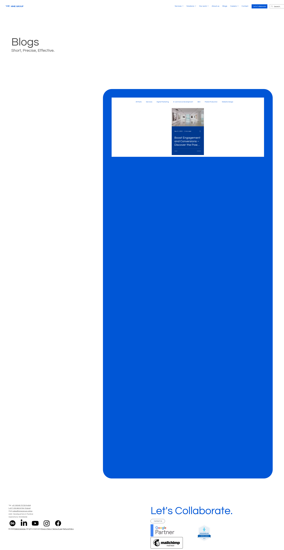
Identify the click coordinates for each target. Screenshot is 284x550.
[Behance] (12, 523)
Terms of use (57, 529)
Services (149, 102)
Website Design (227, 102)
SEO (198, 102)
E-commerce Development (183, 102)
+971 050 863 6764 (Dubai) (20, 508)
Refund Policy (68, 529)
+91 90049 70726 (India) (21, 505)
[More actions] (201, 131)
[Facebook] (58, 523)
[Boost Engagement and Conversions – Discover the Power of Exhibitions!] (188, 117)
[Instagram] (47, 523)
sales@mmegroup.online (22, 511)
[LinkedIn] (24, 523)
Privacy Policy (46, 529)
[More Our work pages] (208, 6)
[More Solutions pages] (195, 6)
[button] (259, 6)
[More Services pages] (182, 6)
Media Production (211, 102)
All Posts (139, 102)
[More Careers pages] (238, 6)
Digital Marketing (163, 102)
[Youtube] (35, 523)
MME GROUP (17, 6)
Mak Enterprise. (20, 529)
